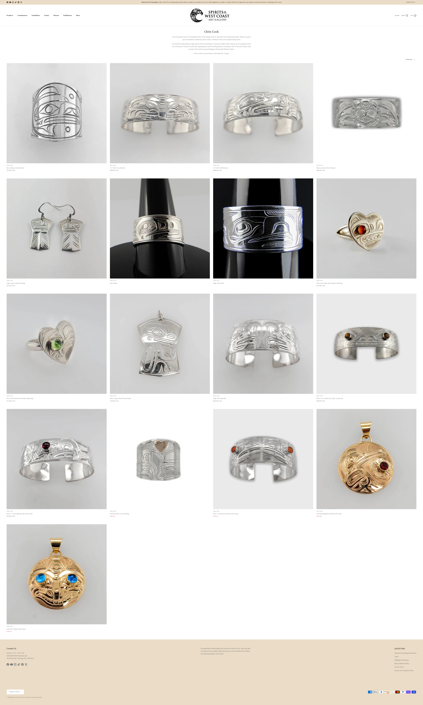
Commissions (22, 15)
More (78, 15)
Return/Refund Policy (402, 663)
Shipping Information (402, 660)
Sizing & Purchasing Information (405, 653)
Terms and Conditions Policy (404, 670)
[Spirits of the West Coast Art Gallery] (211, 15)
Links (396, 656)
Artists (46, 15)
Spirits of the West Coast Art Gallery (21, 697)
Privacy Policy (399, 667)
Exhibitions (67, 15)
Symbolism (36, 15)
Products (10, 15)
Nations (56, 15)
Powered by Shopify (36, 697)
